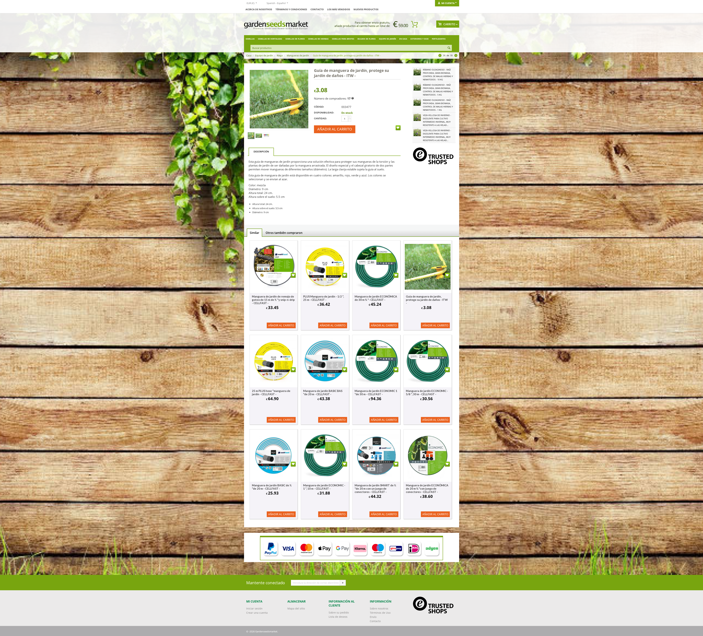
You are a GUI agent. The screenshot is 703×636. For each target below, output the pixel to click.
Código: (319, 106)
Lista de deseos (338, 616)
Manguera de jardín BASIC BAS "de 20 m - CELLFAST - (322, 392)
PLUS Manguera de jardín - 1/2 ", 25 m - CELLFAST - (323, 298)
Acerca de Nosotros (259, 9)
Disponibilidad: (324, 112)
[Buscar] (449, 48)
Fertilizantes (439, 39)
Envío (373, 617)
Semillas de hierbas (318, 39)
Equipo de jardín (387, 39)
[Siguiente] (455, 56)
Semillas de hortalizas (270, 39)
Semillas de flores (295, 39)
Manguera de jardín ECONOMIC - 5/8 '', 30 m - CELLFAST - (427, 392)
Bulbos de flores (367, 39)
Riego (280, 55)
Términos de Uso (380, 612)
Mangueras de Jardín (298, 55)
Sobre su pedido (339, 612)
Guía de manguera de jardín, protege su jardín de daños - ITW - (427, 300)
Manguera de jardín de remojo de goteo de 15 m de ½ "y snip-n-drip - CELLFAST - (273, 300)
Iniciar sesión (254, 608)
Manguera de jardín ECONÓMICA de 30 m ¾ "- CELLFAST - (376, 298)
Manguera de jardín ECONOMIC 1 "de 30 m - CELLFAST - (376, 392)
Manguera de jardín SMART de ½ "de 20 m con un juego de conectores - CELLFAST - (375, 488)
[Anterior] (439, 56)
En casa (403, 39)
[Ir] (343, 583)
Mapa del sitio (296, 608)
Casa (248, 55)
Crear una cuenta (257, 612)
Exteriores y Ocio (419, 39)
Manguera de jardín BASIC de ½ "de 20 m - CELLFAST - (272, 487)
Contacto (317, 9)
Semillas (250, 39)
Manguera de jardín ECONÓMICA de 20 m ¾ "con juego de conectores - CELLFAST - (427, 488)
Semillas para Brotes (343, 39)
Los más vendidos (338, 9)
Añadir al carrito (334, 129)
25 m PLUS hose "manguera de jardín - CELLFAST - (271, 392)
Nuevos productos (366, 9)
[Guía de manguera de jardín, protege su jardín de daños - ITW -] (279, 99)
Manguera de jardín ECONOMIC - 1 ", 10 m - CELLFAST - (324, 487)
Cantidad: (320, 118)
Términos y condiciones (291, 9)
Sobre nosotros (379, 608)
